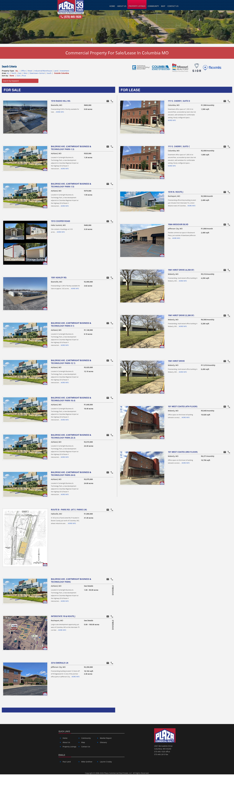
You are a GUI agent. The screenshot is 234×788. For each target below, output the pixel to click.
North (13, 73)
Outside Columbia (61, 73)
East (20, 73)
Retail (30, 71)
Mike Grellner (86, 762)
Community (153, 6)
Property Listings (137, 6)
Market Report (106, 738)
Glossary (103, 742)
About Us (121, 6)
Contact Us (172, 6)
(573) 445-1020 (70, 17)
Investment (64, 71)
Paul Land (67, 762)
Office (23, 71)
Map (163, 6)
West (26, 73)
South (49, 73)
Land (56, 71)
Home (112, 6)
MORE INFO (60, 112)
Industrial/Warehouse (43, 71)
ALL (16, 71)
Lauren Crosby (106, 762)
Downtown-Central (37, 73)
